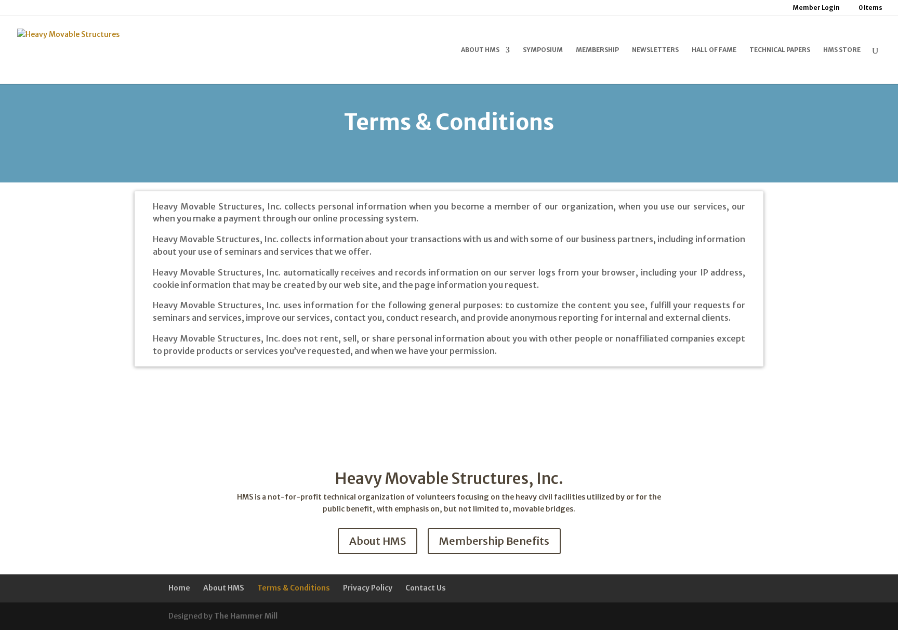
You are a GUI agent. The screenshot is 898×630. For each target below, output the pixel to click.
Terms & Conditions (293, 588)
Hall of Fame (714, 50)
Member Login (816, 8)
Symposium (543, 50)
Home (179, 588)
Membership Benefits (494, 540)
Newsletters (655, 50)
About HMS (480, 50)
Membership (597, 50)
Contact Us (425, 588)
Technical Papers (779, 50)
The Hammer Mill (246, 616)
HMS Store (842, 50)
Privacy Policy (367, 588)
